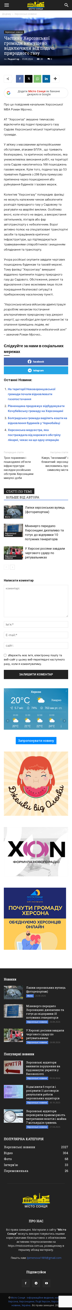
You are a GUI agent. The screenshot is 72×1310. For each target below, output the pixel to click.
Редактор (13, 59)
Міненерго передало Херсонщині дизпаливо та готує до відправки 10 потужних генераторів (45, 1011)
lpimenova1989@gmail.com (44, 1258)
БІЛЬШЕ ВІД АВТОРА (22, 497)
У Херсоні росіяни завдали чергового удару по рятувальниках (45, 553)
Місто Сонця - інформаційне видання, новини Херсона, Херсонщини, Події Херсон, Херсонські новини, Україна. (36, 1301)
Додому (6, 14)
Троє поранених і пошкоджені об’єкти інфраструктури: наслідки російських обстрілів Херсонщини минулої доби (18, 468)
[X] (28, 79)
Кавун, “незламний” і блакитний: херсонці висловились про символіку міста (54, 464)
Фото (7, 517)
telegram (38, 370)
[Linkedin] (46, 79)
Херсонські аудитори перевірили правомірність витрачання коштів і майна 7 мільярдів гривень (46, 1116)
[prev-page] (6, 567)
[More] (55, 79)
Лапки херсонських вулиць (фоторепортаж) (46, 989)
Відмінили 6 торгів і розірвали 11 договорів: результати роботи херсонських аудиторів (43, 1092)
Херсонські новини (26, 14)
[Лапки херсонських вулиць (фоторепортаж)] (13, 512)
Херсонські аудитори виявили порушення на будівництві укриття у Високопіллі (43, 1068)
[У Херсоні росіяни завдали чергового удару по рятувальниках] (13, 553)
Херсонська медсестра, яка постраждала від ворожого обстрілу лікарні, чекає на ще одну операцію (34, 435)
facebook (38, 361)
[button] (6, 5)
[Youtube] (46, 1283)
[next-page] (12, 567)
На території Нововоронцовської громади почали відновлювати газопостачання (31, 394)
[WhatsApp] (37, 79)
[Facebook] (20, 79)
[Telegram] (36, 1283)
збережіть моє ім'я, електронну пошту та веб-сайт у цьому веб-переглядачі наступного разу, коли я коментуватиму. (34, 659)
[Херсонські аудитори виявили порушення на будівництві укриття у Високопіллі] (13, 1067)
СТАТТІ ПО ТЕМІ (19, 491)
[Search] (66, 5)
